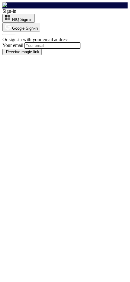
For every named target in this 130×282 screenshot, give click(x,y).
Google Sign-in (25, 28)
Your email (12, 45)
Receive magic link (22, 52)
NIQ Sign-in (22, 19)
